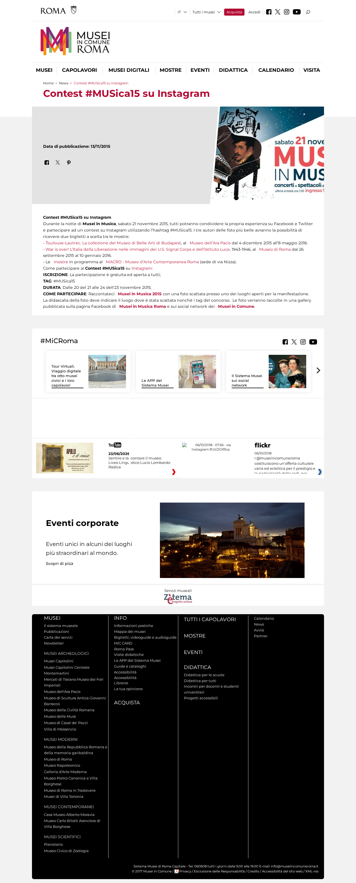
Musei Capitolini (58, 661)
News (63, 83)
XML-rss (311, 871)
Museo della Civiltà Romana (69, 710)
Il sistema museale (61, 625)
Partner (261, 636)
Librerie (121, 683)
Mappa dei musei (130, 631)
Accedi (254, 12)
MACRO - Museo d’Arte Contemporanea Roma (152, 261)
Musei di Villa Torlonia (63, 796)
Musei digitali (128, 70)
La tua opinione (128, 689)
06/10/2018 (284, 463)
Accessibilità (125, 672)
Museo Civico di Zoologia (66, 850)
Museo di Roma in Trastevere (70, 790)
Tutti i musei (203, 12)
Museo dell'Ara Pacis (62, 691)
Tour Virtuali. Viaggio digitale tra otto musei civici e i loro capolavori (66, 375)
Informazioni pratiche (133, 625)
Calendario (276, 70)
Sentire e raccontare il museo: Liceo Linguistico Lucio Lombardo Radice (139, 462)
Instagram (142, 268)
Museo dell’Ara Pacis (210, 242)
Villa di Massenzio (60, 729)
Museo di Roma (275, 249)
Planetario (53, 844)
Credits (253, 871)
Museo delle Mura (60, 716)
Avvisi (259, 630)
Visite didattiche (129, 654)
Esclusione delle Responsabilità (219, 871)
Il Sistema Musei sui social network (247, 380)
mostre (61, 261)
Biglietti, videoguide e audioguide (145, 637)
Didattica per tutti (200, 680)
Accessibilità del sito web (282, 871)
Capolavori (79, 70)
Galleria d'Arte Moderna (65, 771)
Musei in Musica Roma (142, 306)
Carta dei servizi (58, 637)
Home (48, 83)
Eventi (200, 70)
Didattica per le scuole (204, 675)
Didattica (233, 70)
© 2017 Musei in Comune (152, 871)
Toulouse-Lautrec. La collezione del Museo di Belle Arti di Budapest (113, 242)
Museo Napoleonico (62, 765)
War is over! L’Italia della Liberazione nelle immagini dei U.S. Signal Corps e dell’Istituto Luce (138, 249)
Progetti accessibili (201, 698)
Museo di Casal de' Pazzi (66, 722)
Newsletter (54, 643)
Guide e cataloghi (130, 666)
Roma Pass (124, 649)
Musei (44, 70)
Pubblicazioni (56, 631)
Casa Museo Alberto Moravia (69, 814)
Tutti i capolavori (210, 619)
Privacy (185, 871)
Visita (311, 70)
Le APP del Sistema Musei (155, 382)
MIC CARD (123, 643)
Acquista (234, 12)
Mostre (171, 70)
